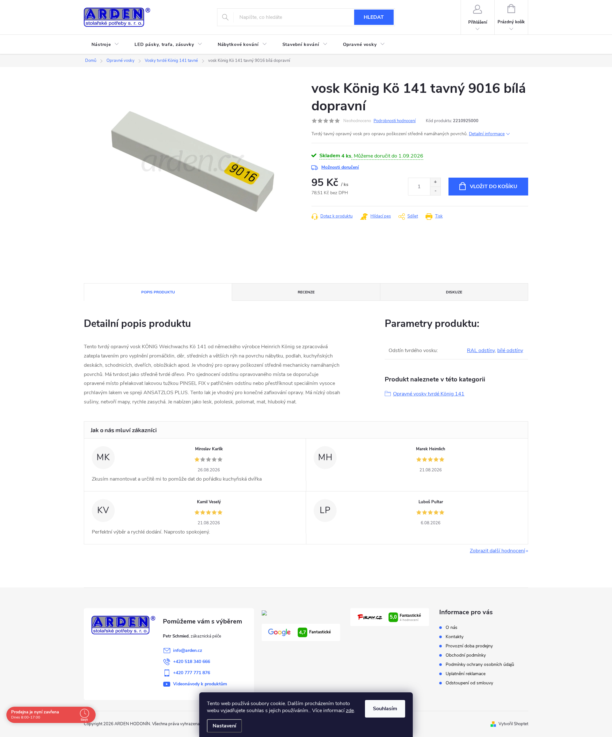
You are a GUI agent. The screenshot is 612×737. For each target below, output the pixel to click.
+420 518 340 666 (191, 662)
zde (350, 710)
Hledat (374, 17)
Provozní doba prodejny (469, 646)
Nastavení (224, 725)
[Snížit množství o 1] (435, 191)
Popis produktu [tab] (158, 292)
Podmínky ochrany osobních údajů (480, 664)
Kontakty (454, 637)
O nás (451, 627)
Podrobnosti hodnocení (395, 120)
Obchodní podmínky (466, 655)
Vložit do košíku (493, 186)
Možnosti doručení (340, 167)
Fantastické (315, 632)
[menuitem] (105, 45)
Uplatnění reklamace (465, 674)
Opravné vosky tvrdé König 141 (428, 393)
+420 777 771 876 (191, 673)
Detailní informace (487, 134)
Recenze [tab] (306, 292)
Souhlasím (385, 708)
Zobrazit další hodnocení (497, 550)
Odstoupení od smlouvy (469, 683)
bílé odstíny (510, 350)
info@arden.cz (187, 650)
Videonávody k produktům (200, 684)
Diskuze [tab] (454, 292)
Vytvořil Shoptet (513, 724)
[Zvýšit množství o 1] (435, 182)
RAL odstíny (481, 350)
